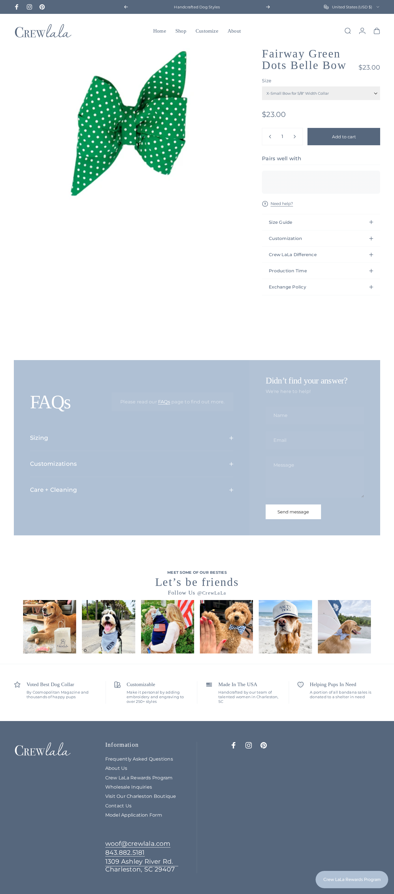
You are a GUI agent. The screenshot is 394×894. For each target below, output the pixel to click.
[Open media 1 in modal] (128, 124)
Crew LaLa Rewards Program (139, 778)
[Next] (268, 7)
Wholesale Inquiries (128, 787)
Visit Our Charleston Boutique (140, 796)
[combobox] (352, 7)
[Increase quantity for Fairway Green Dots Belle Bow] (296, 136)
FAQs (164, 402)
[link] (142, 865)
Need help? (282, 203)
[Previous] (126, 7)
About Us (116, 768)
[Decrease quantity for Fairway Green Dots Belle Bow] (268, 136)
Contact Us (118, 806)
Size (266, 80)
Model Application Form (133, 815)
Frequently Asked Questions (139, 759)
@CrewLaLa (211, 593)
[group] (49, 626)
